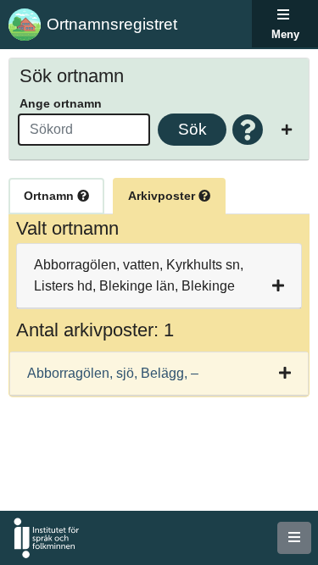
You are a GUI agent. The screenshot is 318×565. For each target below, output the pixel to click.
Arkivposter (163, 195)
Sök (192, 129)
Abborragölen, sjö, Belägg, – (112, 373)
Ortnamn (50, 195)
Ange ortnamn (61, 103)
